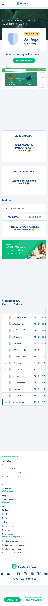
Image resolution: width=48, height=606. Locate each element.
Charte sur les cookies (11, 549)
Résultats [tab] (13, 217)
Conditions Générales (11, 541)
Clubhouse (6, 489)
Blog (4, 495)
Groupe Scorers (9, 499)
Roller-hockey (8, 534)
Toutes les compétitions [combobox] (15, 208)
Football (18, 21)
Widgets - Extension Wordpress (15, 473)
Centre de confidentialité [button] (12, 553)
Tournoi (5, 481)
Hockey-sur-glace (9, 526)
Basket (5, 510)
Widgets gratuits (9, 469)
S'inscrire (12, 600)
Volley (4, 522)
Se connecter (33, 600)
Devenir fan (25, 60)
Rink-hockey (7, 530)
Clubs (29, 21)
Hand (4, 514)
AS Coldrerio (8, 24)
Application (6, 461)
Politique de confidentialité (13, 545)
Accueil (5, 21)
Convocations (8, 485)
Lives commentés (9, 465)
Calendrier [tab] (35, 217)
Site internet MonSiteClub (13, 477)
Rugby (5, 518)
